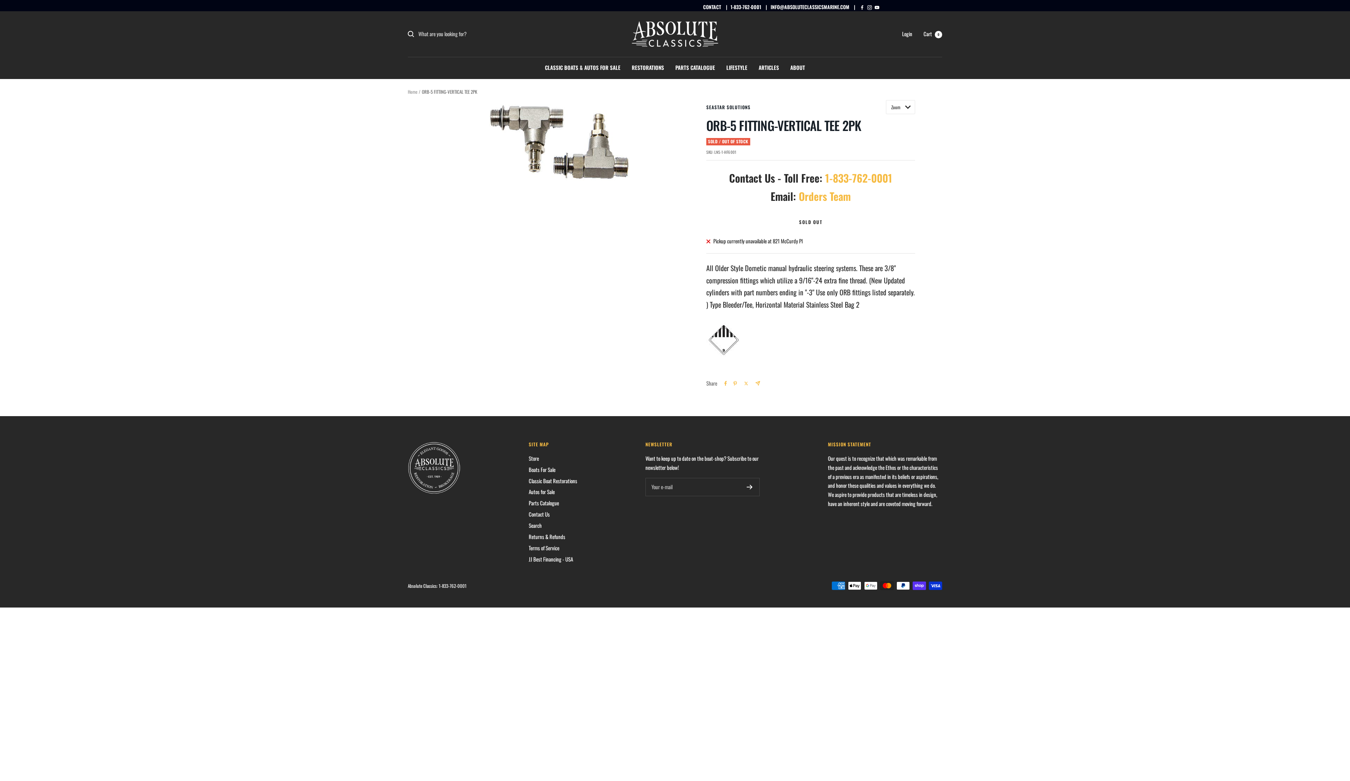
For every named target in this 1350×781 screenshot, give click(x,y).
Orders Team (825, 196)
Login (907, 34)
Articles (769, 67)
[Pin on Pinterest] (735, 383)
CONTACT (712, 7)
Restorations (648, 67)
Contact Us (539, 514)
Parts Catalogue (695, 67)
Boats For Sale (542, 469)
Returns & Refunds (547, 536)
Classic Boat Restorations (553, 481)
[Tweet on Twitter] (746, 383)
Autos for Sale (542, 491)
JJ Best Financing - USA (551, 559)
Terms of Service (544, 548)
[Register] (750, 487)
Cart (931, 34)
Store (534, 458)
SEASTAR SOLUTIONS (728, 107)
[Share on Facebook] (725, 383)
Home (412, 91)
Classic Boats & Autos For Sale (583, 67)
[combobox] (471, 34)
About (797, 67)
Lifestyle (736, 67)
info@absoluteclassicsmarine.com (810, 7)
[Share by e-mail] (758, 383)
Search (535, 525)
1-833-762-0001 (746, 7)
